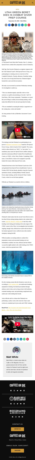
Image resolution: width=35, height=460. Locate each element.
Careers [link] (24, 440)
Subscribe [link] (18, 450)
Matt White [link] (23, 21)
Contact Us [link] (17, 429)
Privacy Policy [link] (18, 440)
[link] (17, 3)
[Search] (33, 3)
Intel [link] (17, 9)
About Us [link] (11, 440)
